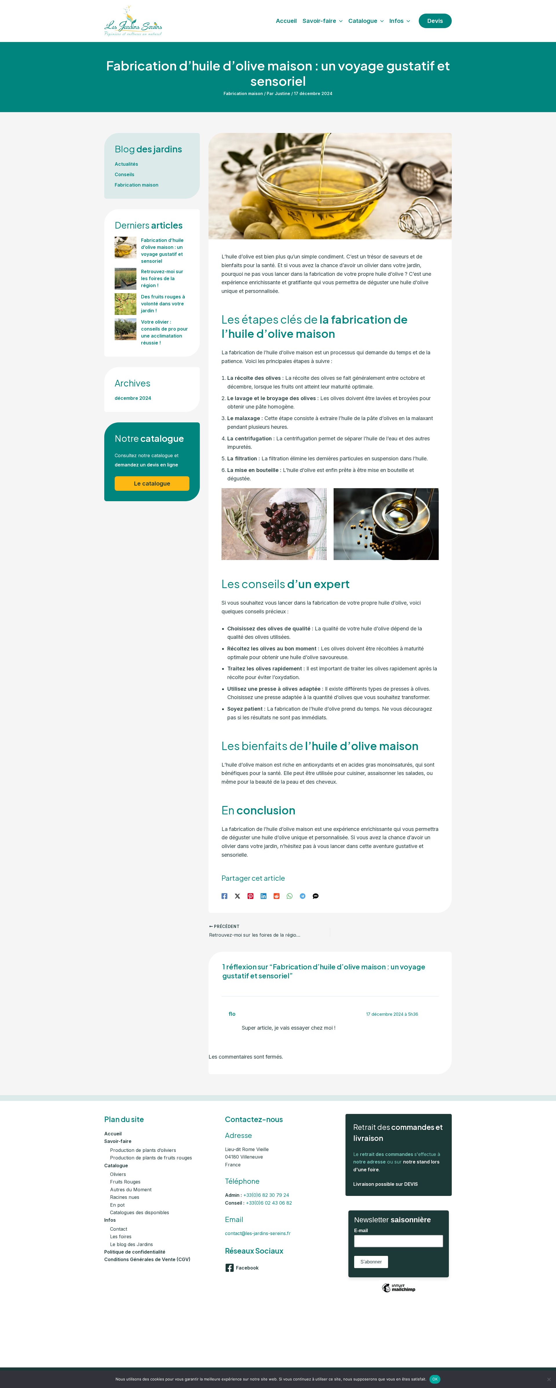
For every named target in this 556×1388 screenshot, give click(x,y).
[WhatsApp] (289, 896)
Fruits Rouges (125, 1182)
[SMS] (316, 896)
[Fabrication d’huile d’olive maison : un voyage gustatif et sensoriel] (125, 247)
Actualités (126, 164)
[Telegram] (303, 896)
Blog (148, 148)
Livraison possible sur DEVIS (385, 1184)
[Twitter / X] (237, 896)
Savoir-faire (117, 1141)
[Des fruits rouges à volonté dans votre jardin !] (125, 304)
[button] (339, 20)
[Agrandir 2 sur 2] (431, 496)
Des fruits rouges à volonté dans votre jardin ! (163, 303)
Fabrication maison (243, 93)
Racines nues (124, 1197)
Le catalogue (152, 483)
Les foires (120, 1236)
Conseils (124, 174)
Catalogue (116, 1165)
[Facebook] (224, 896)
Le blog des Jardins (131, 1244)
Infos (110, 1220)
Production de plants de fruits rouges (151, 1158)
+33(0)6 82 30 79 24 (266, 1195)
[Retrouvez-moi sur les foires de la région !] (125, 279)
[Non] (549, 1379)
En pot (117, 1205)
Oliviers (118, 1174)
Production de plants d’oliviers (143, 1150)
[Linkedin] (263, 896)
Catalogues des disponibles (139, 1212)
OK (435, 1379)
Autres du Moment (130, 1189)
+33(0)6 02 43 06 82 (269, 1203)
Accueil (113, 1134)
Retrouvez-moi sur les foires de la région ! (162, 278)
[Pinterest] (250, 896)
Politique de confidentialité (134, 1252)
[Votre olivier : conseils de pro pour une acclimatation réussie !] (125, 329)
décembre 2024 (133, 398)
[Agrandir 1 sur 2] (319, 496)
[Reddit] (276, 896)
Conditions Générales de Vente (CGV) (147, 1259)
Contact (118, 1229)
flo (231, 1014)
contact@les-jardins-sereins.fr (258, 1233)
